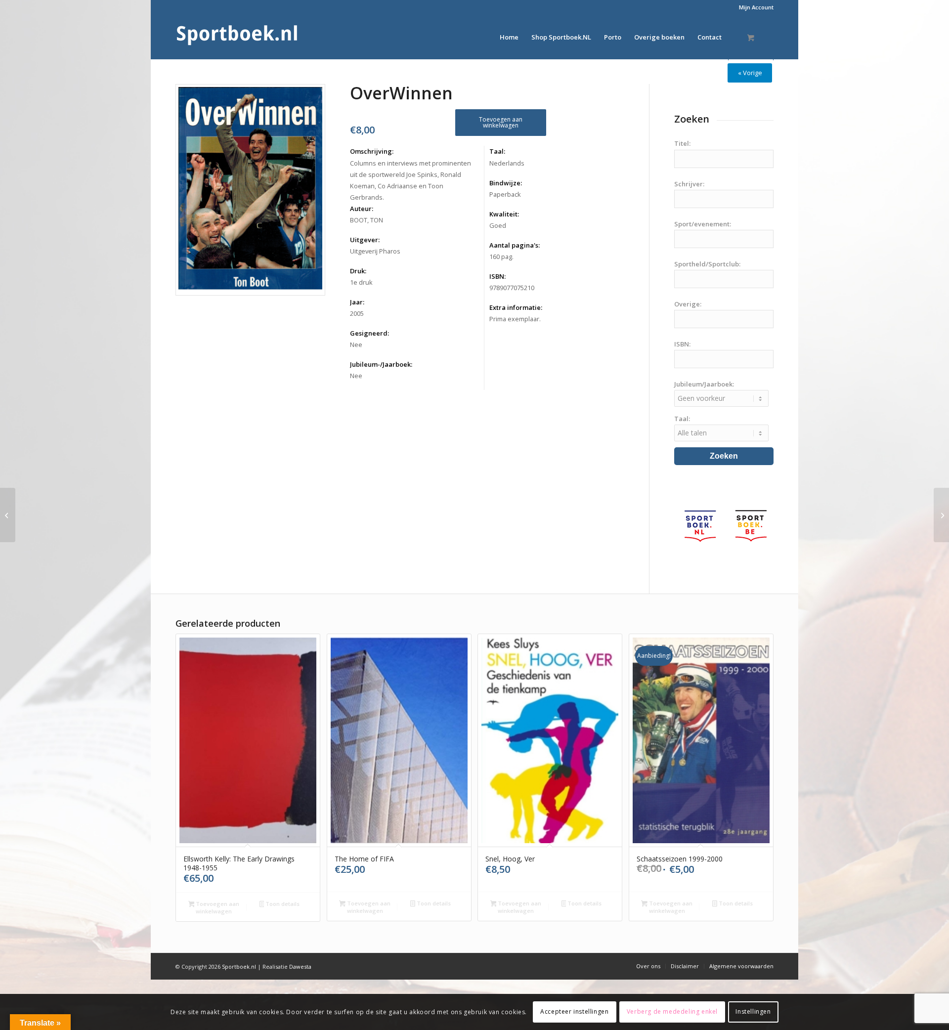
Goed (497, 225)
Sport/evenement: (702, 223)
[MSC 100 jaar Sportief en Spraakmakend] (7, 515)
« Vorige (750, 72)
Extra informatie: (515, 307)
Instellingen (753, 1011)
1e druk (361, 282)
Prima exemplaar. (515, 318)
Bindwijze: (505, 182)
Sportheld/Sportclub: (707, 263)
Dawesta (300, 966)
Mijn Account (756, 7)
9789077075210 (511, 287)
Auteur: (361, 208)
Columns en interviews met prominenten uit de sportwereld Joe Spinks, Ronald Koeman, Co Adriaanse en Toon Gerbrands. (410, 180)
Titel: (682, 143)
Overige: (687, 304)
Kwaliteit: (504, 214)
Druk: (358, 270)
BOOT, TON (366, 219)
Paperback (505, 194)
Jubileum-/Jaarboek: (381, 364)
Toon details (282, 903)
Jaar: (357, 302)
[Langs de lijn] (941, 515)
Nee (356, 344)
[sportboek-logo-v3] (237, 37)
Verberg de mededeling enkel (672, 1011)
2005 (357, 313)
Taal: (497, 151)
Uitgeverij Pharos (375, 251)
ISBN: (497, 276)
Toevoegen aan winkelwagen (500, 122)
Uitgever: (365, 239)
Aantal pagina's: (514, 245)
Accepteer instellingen (574, 1011)
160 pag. (501, 256)
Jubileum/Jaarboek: (704, 384)
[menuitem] (754, 7)
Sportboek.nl (239, 966)
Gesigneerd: (369, 333)
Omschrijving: (371, 151)
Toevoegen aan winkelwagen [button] (216, 907)
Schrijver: (689, 183)
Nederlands (506, 163)
